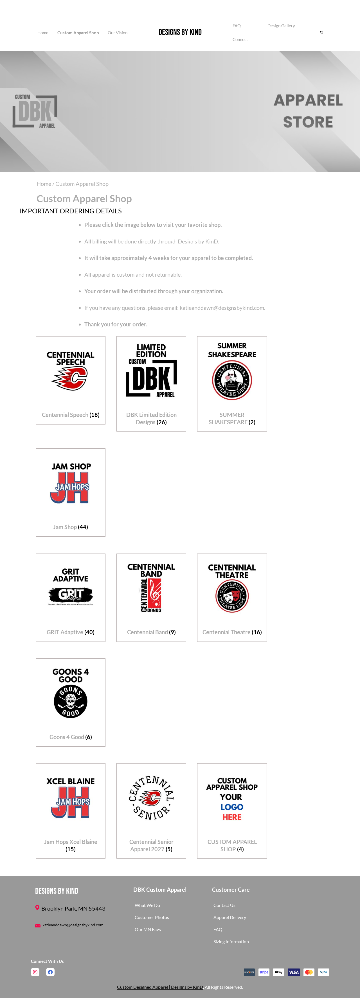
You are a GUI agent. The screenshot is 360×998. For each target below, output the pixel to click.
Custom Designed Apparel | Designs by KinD (160, 987)
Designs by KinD (180, 32)
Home (42, 32)
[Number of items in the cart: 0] (321, 32)
